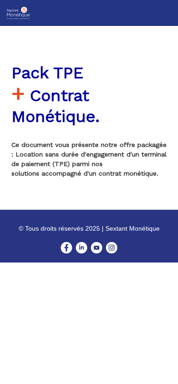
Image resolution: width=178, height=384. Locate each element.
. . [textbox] (89, 238)
